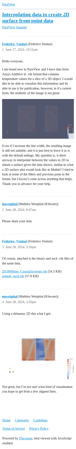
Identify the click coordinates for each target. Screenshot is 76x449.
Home (6, 420)
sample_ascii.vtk (13, 276)
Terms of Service (13, 428)
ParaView (8, 4)
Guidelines (40, 420)
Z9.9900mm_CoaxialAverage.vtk (24, 271)
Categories (22, 420)
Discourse (26, 438)
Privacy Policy (39, 428)
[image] (38, 119)
